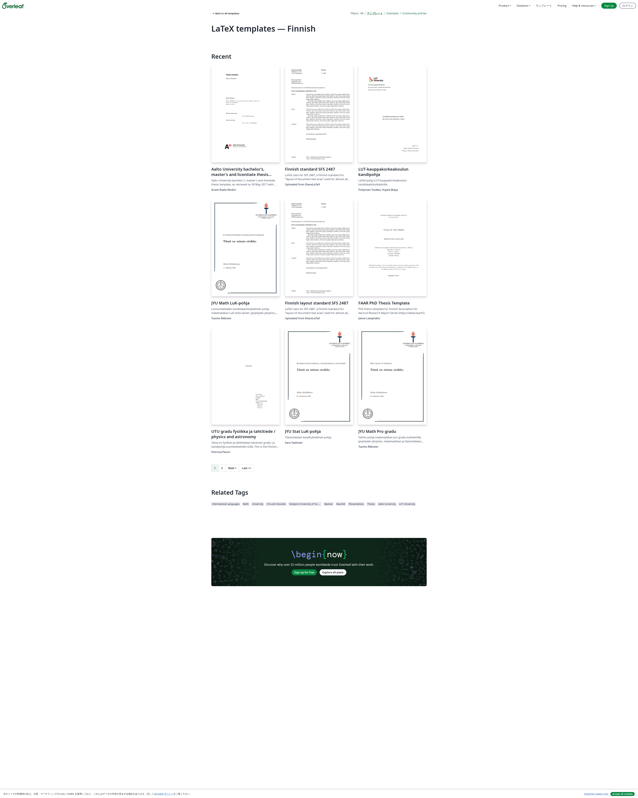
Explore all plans (333, 572)
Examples (393, 13)
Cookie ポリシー (164, 793)
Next (232, 468)
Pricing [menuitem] (562, 5)
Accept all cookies (622, 794)
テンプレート (375, 13)
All (361, 13)
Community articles (414, 13)
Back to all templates (225, 13)
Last (246, 468)
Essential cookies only (596, 793)
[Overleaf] (13, 5)
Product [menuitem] (504, 5)
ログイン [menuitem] (627, 5)
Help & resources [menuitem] (583, 5)
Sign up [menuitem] (609, 5)
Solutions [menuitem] (522, 5)
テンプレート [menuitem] (544, 5)
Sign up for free (304, 572)
